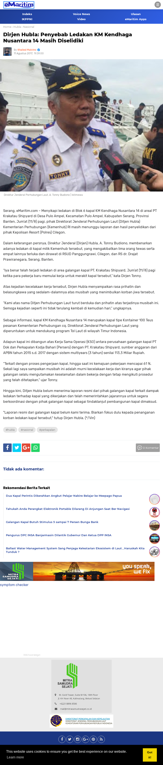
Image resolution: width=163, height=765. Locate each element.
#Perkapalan (47, 429)
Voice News (81, 14)
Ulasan (136, 14)
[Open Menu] (158, 4)
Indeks (27, 14)
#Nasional (27, 429)
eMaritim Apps (135, 19)
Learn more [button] (15, 757)
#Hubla (10, 429)
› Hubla (16, 26)
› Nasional (28, 26)
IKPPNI (27, 19)
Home (7, 26)
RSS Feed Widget (32, 655)
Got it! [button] (149, 755)
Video (81, 19)
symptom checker (14, 585)
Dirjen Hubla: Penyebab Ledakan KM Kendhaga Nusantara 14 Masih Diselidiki (67, 37)
